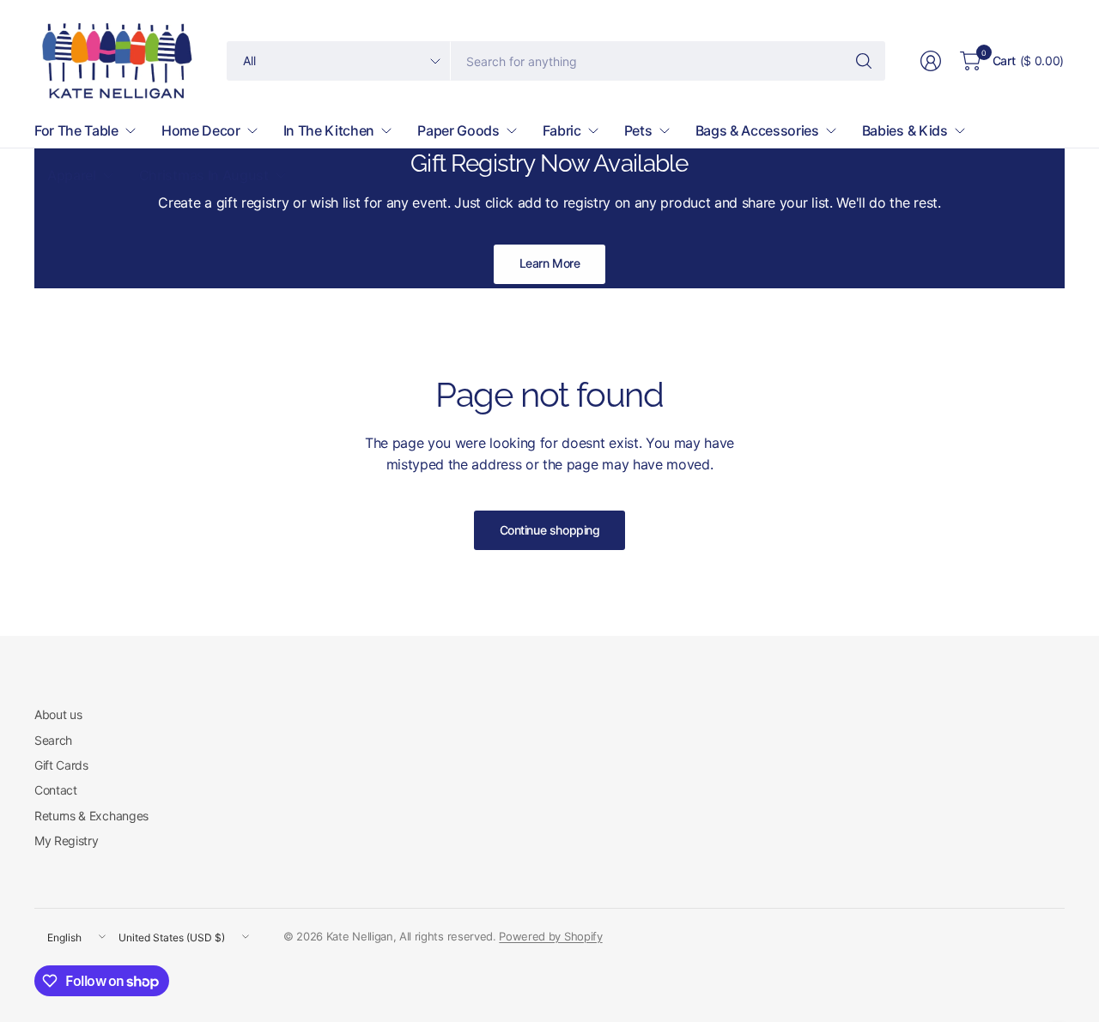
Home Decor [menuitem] (200, 130)
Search (53, 740)
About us (58, 714)
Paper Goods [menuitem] (458, 130)
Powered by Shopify (550, 936)
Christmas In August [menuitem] (204, 175)
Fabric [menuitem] (562, 130)
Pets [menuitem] (638, 130)
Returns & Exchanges (91, 815)
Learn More (549, 263)
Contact (55, 790)
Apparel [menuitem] (71, 175)
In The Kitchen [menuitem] (329, 130)
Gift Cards (61, 765)
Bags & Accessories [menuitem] (757, 130)
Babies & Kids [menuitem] (905, 130)
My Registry (66, 840)
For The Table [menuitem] (76, 130)
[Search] (863, 61)
